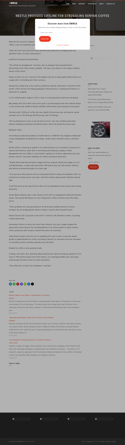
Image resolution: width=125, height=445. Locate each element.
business (82, 3)
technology (92, 3)
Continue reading (62, 45)
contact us (110, 3)
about (101, 3)
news (74, 3)
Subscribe (45, 39)
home (67, 3)
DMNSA (13, 3)
